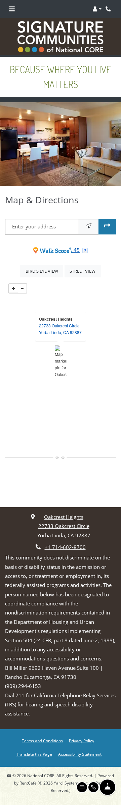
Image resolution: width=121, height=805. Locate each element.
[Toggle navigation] (11, 9)
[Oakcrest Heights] (61, 360)
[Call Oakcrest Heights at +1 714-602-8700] (109, 9)
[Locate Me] (89, 226)
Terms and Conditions (42, 741)
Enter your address (34, 226)
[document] (60, 360)
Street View (85, 271)
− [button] (22, 288)
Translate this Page (34, 754)
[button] (97, 9)
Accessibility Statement (80, 754)
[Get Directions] (107, 226)
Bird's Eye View (44, 271)
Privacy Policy (81, 741)
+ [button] (13, 288)
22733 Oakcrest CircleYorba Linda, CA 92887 (60, 329)
